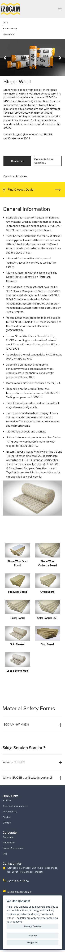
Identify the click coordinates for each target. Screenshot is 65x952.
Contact (7, 822)
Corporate (8, 837)
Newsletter (9, 842)
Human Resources (13, 848)
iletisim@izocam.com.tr (19, 891)
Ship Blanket (17, 644)
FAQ (5, 853)
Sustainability (10, 811)
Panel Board (18, 618)
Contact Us (17, 161)
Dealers (7, 817)
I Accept (32, 935)
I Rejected (32, 942)
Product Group (10, 28)
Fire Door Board (17, 592)
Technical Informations (15, 806)
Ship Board (47, 644)
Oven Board (47, 592)
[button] (5, 57)
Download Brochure (15, 176)
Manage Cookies (32, 926)
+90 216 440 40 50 (18, 881)
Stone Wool (8, 34)
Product (7, 800)
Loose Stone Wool (17, 670)
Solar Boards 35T (47, 618)
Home (5, 22)
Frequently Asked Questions (44, 161)
